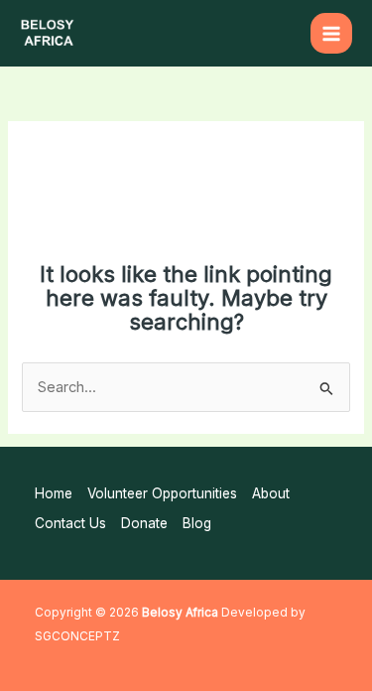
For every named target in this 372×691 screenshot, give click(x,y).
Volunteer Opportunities (162, 493)
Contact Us (70, 523)
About (271, 493)
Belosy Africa (180, 613)
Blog (197, 523)
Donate (144, 523)
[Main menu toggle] (331, 34)
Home (53, 493)
